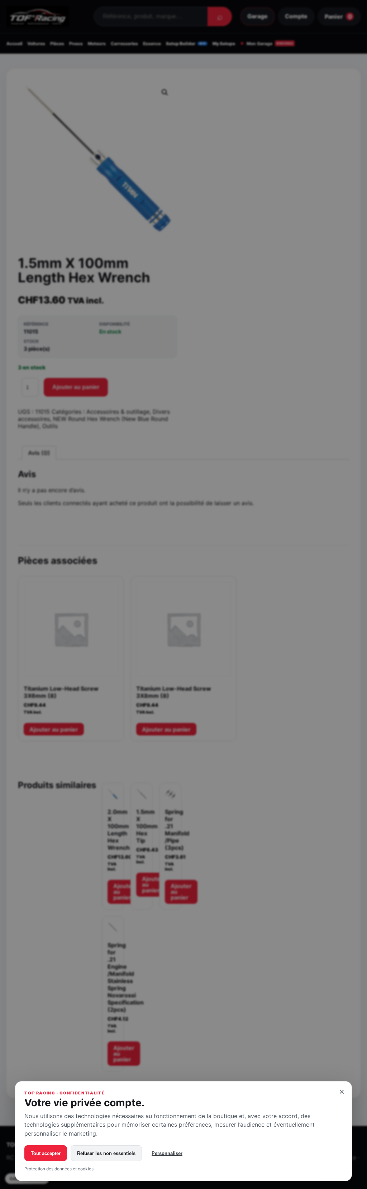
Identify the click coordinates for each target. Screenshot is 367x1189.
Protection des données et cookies (59, 1168)
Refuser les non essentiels (106, 1153)
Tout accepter (46, 1153)
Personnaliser (167, 1153)
